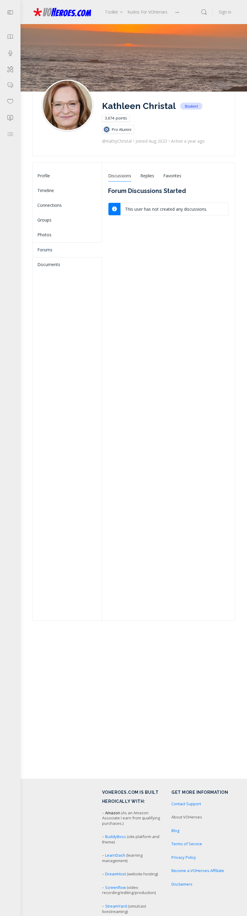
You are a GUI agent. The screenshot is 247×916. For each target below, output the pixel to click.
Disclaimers (181, 884)
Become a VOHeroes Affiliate (197, 870)
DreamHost (115, 874)
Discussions (119, 176)
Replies (147, 176)
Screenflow (115, 887)
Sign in (225, 12)
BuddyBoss (115, 836)
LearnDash (115, 855)
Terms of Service (186, 843)
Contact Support (186, 803)
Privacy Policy (183, 857)
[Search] (204, 12)
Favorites (172, 176)
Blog (175, 830)
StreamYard (116, 906)
